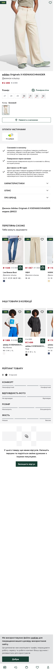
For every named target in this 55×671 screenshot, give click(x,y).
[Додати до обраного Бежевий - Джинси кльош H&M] (42, 239)
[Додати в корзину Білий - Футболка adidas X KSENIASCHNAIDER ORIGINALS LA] (20, 340)
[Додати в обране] (50, 2)
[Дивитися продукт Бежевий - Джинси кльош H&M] (35, 250)
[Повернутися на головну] (4, 667)
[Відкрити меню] (15, 667)
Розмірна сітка (42, 90)
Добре (15, 659)
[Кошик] (26, 667)
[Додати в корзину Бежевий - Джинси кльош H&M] (42, 267)
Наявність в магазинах (28, 120)
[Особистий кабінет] (48, 667)
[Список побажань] (37, 667)
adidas (5, 74)
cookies (34, 638)
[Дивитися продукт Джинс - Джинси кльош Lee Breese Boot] (12, 250)
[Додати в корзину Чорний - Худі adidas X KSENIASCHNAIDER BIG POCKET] (42, 340)
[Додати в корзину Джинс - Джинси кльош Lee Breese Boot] (20, 267)
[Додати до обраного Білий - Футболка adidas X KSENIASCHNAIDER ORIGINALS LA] (19, 312)
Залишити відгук (26, 464)
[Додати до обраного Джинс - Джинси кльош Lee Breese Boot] (19, 239)
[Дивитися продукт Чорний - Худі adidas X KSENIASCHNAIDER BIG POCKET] (35, 322)
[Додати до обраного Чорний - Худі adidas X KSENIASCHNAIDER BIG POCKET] (42, 312)
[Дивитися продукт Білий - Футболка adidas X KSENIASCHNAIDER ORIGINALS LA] (12, 322)
